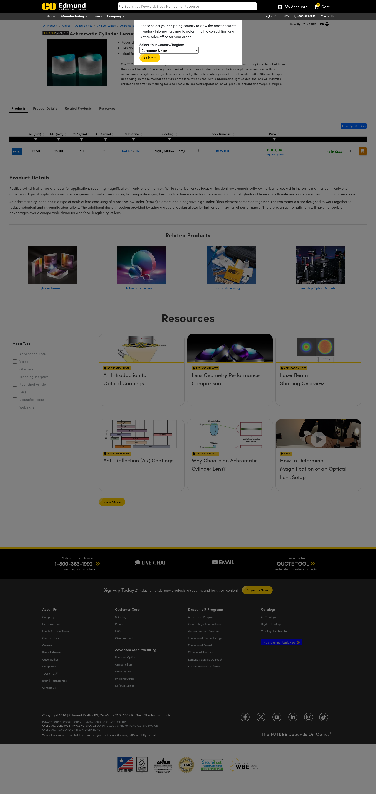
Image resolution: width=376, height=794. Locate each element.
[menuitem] (53, 16)
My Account (295, 7)
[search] (187, 6)
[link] (323, 3)
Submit (150, 57)
